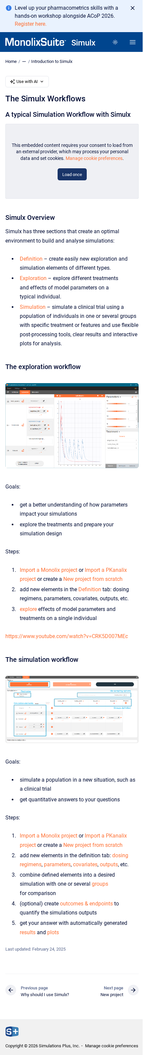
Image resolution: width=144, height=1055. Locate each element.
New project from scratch (93, 579)
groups (100, 884)
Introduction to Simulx (51, 61)
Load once (72, 174)
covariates (85, 864)
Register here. (31, 24)
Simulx (83, 43)
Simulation (33, 307)
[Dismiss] (133, 8)
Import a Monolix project (48, 570)
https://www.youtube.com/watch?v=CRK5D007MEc (66, 636)
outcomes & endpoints (86, 903)
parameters (57, 864)
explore (29, 609)
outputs (109, 864)
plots (53, 932)
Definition (31, 259)
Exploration (33, 278)
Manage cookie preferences (94, 158)
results (27, 932)
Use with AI (27, 81)
